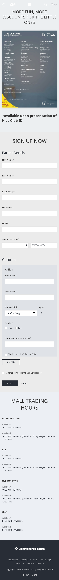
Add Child (11, 362)
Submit (10, 383)
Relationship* (8, 191)
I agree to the (13, 372)
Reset (24, 383)
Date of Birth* (12, 307)
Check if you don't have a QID (22, 354)
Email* (5, 223)
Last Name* (8, 175)
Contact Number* (10, 239)
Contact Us (19, 563)
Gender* (9, 323)
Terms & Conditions (35, 563)
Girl (20, 328)
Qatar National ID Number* (18, 338)
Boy (9, 328)
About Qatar (13, 559)
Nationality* (8, 207)
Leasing (24, 559)
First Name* (8, 159)
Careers (33, 559)
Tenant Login (45, 559)
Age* (41, 307)
